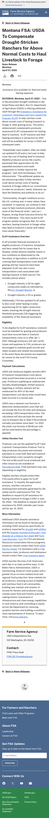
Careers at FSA (10, 736)
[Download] (4, 77)
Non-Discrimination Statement (10, 803)
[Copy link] (19, 77)
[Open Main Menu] (45, 12)
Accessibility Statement (7, 810)
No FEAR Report (9, 797)
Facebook (4, 783)
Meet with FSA (9, 717)
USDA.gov (6, 793)
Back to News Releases (18, 23)
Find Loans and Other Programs (18, 713)
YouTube (21, 783)
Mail (30, 783)
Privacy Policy (30, 802)
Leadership (7, 731)
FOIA (26, 797)
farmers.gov (29, 793)
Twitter (12, 783)
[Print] (12, 77)
